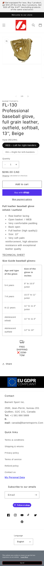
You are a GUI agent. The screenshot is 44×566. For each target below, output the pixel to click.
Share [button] (9, 364)
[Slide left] (16, 96)
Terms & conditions (14, 440)
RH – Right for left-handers (22, 153)
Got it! (22, 563)
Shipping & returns (14, 446)
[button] (3, 25)
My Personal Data (15, 477)
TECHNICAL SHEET (13, 255)
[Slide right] (28, 96)
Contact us (10, 472)
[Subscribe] (36, 494)
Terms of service (13, 459)
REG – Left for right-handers (21, 145)
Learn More (24, 557)
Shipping (5, 176)
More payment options (22, 199)
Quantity (6, 159)
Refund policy (12, 466)
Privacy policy (12, 453)
